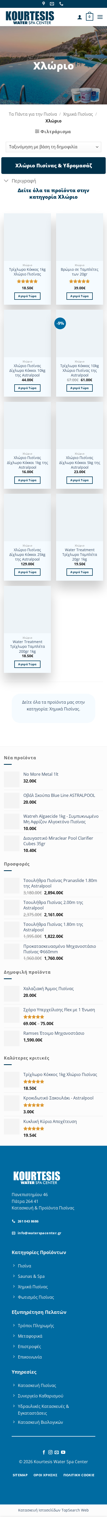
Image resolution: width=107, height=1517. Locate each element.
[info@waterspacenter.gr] (52, 4)
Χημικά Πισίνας (78, 114)
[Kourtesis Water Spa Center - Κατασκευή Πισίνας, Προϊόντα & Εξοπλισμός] (30, 17)
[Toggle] (6, 181)
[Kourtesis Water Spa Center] (44, 4)
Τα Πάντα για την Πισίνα (33, 114)
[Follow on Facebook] (44, 1452)
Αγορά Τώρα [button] (27, 296)
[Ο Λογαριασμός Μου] (79, 17)
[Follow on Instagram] (50, 1452)
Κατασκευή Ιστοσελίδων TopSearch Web (53, 1510)
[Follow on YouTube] (63, 1452)
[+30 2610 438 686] (62, 4)
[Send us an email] (57, 1452)
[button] (89, 17)
